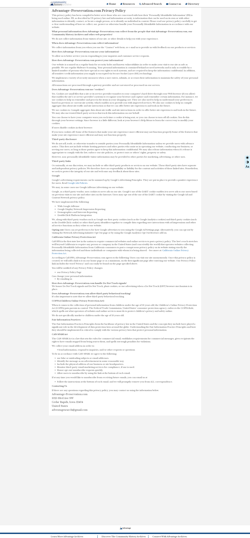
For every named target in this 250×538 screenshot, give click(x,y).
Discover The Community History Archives (124, 536)
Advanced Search (151, 4)
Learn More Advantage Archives (67, 536)
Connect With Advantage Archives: (169, 536)
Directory (193, 4)
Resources (128, 4)
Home (112, 4)
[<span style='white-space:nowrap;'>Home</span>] (65, 3)
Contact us (174, 4)
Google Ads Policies (77, 183)
